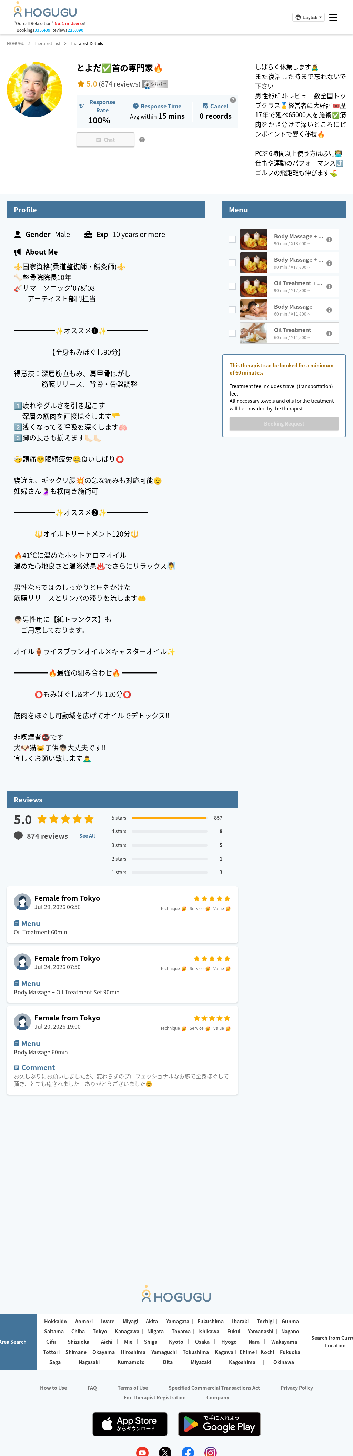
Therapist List (47, 43)
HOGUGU (16, 43)
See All (87, 835)
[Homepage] (45, 14)
